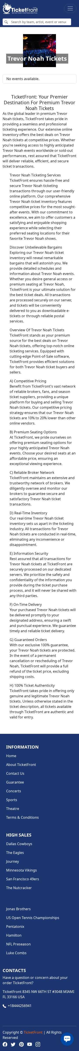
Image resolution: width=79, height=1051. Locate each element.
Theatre (12, 808)
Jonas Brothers (18, 908)
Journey (12, 861)
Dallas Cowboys (19, 843)
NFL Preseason (18, 944)
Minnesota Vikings (21, 870)
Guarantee (15, 782)
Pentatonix (15, 926)
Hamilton (14, 935)
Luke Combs (16, 952)
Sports (11, 799)
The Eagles (15, 852)
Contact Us (15, 773)
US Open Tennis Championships (32, 917)
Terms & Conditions (22, 817)
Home (11, 755)
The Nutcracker (19, 887)
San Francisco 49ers (22, 879)
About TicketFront (21, 764)
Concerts (13, 791)
